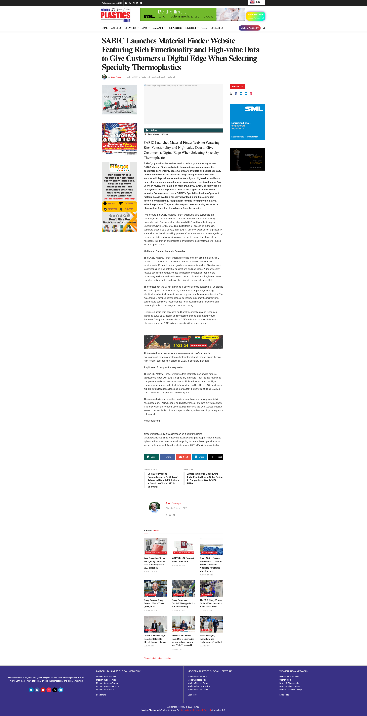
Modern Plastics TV (249, 27)
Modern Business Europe (107, 683)
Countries (130, 27)
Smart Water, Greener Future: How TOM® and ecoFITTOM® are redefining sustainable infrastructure (211, 564)
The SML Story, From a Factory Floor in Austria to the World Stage (211, 603)
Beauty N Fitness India (289, 683)
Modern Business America (107, 686)
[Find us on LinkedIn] (133, 3)
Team (204, 27)
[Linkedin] (31, 689)
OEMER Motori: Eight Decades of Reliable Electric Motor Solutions (155, 639)
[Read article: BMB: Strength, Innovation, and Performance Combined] (211, 624)
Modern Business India (106, 677)
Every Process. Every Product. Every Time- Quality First (154, 603)
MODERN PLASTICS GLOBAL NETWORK (210, 671)
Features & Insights (149, 77)
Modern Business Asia (106, 680)
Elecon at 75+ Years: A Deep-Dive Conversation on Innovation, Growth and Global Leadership (183, 640)
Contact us (217, 27)
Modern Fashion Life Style (290, 689)
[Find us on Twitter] (130, 3)
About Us (116, 27)
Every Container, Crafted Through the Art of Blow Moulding (183, 603)
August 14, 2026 (150, 610)
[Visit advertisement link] (119, 139)
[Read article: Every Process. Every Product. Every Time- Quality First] (155, 588)
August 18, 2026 (178, 565)
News (144, 27)
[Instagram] (48, 689)
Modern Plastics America (199, 686)
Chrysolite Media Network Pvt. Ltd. (195, 710)
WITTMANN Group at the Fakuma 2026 (183, 559)
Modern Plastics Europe (198, 683)
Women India (285, 680)
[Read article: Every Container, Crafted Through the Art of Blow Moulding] (183, 588)
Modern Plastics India (197, 677)
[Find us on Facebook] (126, 3)
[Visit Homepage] (118, 15)
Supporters (175, 27)
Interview (151, 594)
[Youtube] (43, 689)
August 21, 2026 (150, 572)
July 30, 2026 (149, 646)
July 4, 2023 (132, 77)
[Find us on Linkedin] (241, 94)
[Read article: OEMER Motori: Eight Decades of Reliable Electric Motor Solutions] (155, 624)
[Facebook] (37, 689)
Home (105, 27)
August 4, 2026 (206, 610)
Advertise (190, 27)
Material (171, 77)
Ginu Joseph (116, 77)
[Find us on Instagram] (141, 3)
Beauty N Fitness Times (289, 686)
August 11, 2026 (178, 610)
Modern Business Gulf (106, 689)
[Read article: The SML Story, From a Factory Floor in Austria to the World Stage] (211, 588)
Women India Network (289, 677)
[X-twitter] (54, 689)
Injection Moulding (184, 552)
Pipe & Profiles (209, 552)
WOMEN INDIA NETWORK (293, 671)
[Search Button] (264, 28)
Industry (163, 77)
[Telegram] (60, 689)
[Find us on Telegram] (137, 3)
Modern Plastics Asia (197, 680)
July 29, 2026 (205, 646)
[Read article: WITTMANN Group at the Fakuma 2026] (183, 546)
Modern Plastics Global (198, 689)
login (153, 658)
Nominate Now (256, 16)
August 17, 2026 (206, 575)
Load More (101, 695)
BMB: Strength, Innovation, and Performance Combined (211, 639)
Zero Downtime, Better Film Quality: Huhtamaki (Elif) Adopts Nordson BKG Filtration (155, 562)
